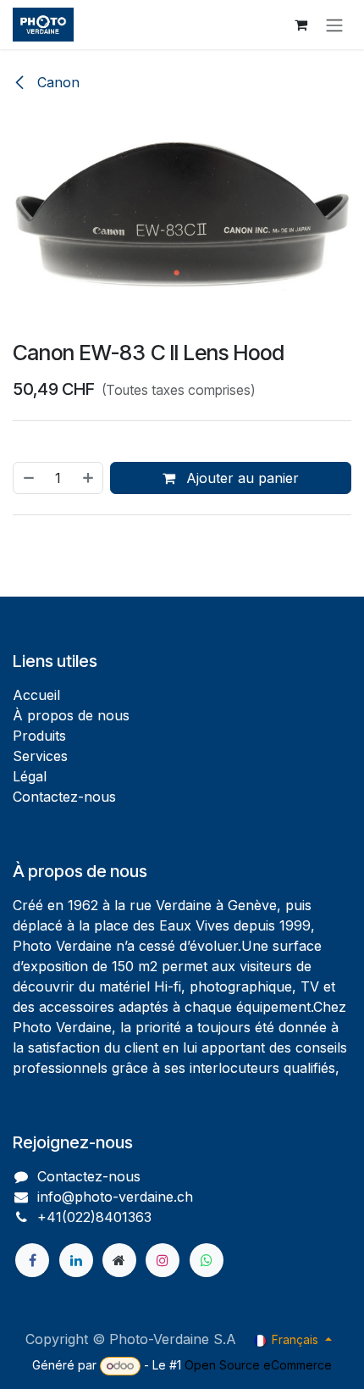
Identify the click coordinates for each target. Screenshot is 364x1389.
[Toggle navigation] (334, 24)
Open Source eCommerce (258, 1365)
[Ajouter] (88, 478)
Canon (56, 82)
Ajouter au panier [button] (240, 477)
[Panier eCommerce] (300, 25)
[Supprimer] (28, 478)
